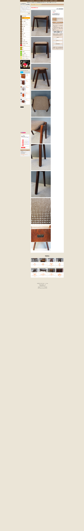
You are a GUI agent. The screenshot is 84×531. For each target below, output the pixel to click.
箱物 (22, 31)
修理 (22, 49)
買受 (22, 47)
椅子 (22, 38)
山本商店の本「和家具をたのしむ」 (26, 56)
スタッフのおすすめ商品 (25, 19)
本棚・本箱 (23, 33)
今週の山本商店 (24, 16)
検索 (29, 13)
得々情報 (23, 51)
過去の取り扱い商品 (24, 41)
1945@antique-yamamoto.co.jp (24, 154)
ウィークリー (25, 72)
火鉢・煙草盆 (24, 21)
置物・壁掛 (23, 26)
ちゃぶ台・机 (24, 36)
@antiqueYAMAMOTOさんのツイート (25, 109)
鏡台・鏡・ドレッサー (25, 24)
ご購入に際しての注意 (25, 43)
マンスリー (28, 72)
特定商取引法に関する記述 (40, 283)
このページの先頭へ (60, 251)
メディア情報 (24, 53)
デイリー (22, 72)
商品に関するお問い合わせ (55, 14)
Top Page (46, 283)
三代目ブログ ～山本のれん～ (25, 58)
